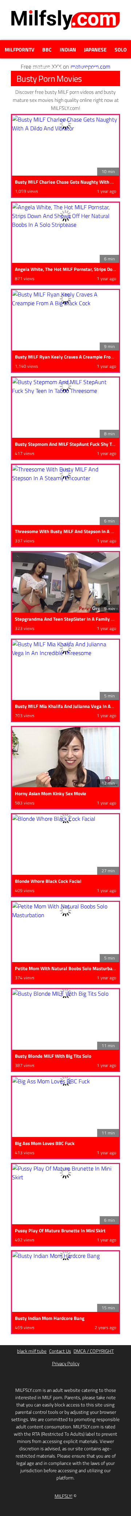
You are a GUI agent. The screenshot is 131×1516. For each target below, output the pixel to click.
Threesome (47, 68)
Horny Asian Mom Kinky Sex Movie (50, 793)
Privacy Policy (65, 1363)
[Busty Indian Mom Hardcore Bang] (65, 1255)
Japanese (95, 49)
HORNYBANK (83, 68)
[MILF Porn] (65, 29)
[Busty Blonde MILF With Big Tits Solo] (65, 993)
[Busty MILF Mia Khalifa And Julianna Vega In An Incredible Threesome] (65, 648)
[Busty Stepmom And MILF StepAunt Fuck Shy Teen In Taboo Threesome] (65, 386)
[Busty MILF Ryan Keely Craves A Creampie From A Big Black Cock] (65, 298)
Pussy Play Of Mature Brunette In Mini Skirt (60, 1230)
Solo (121, 49)
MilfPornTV (19, 49)
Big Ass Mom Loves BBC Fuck (45, 1143)
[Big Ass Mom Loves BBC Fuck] (65, 1081)
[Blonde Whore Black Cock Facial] (65, 818)
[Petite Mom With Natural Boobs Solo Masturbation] (65, 910)
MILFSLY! (63, 1496)
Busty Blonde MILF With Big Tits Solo (53, 1056)
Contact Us (60, 1351)
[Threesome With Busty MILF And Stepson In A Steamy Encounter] (65, 473)
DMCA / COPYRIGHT (94, 1351)
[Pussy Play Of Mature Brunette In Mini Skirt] (65, 1173)
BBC (47, 49)
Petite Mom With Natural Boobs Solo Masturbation (67, 968)
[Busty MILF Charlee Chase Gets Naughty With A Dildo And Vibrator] (65, 124)
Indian (68, 49)
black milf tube (32, 1351)
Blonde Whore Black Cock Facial (48, 881)
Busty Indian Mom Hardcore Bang (49, 1318)
